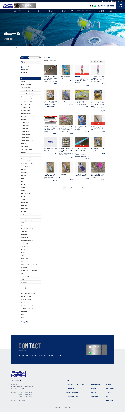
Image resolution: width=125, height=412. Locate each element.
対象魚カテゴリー (25, 232)
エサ (22, 217)
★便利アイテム (24, 311)
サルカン (23, 279)
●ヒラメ (23, 196)
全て (45, 57)
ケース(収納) (24, 267)
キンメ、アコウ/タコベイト (27, 167)
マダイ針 (23, 190)
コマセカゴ (23, 255)
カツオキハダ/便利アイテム (27, 140)
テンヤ (22, 214)
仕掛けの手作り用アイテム (27, 240)
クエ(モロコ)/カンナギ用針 (27, 90)
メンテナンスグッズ (25, 276)
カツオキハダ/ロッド (25, 125)
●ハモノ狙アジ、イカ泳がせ (27, 164)
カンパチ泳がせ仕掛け (26, 107)
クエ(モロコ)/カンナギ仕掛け (27, 93)
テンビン (23, 252)
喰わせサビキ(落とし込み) (27, 229)
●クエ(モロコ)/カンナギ (26, 84)
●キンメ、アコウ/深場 (26, 158)
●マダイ (23, 184)
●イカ (22, 178)
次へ (83, 188)
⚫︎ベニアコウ (24, 155)
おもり (22, 285)
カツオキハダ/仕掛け (25, 134)
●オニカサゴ (24, 205)
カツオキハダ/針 (24, 128)
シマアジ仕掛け (24, 146)
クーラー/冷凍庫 (24, 243)
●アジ (22, 181)
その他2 (23, 317)
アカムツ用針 (24, 172)
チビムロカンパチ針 (25, 110)
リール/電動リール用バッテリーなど (29, 308)
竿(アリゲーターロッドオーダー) (28, 302)
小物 (22, 273)
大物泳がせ (23, 223)
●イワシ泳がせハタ (25, 193)
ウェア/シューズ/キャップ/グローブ (29, 264)
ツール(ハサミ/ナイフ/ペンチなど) (29, 270)
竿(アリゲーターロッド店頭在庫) (28, 305)
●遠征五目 (23, 152)
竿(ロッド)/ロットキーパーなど (28, 294)
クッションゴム (24, 246)
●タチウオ (23, 211)
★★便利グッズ (24, 237)
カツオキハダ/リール (25, 122)
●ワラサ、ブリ (24, 202)
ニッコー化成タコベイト (26, 220)
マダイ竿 (23, 187)
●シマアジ (23, 143)
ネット (22, 261)
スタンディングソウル (26, 296)
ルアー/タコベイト (25, 258)
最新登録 (23, 81)
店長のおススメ (24, 234)
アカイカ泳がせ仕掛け (26, 105)
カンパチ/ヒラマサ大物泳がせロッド (29, 99)
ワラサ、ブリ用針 (25, 208)
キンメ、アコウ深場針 (26, 161)
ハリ (22, 291)
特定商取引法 (24, 322)
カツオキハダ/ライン (25, 131)
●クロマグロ (24, 116)
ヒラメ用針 (23, 199)
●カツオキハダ (24, 119)
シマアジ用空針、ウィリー (27, 149)
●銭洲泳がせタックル (26, 113)
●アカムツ (23, 169)
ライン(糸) (23, 288)
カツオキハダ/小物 (25, 137)
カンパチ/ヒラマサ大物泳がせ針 (28, 102)
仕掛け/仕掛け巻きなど (26, 282)
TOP (12, 47)
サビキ (22, 226)
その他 (22, 314)
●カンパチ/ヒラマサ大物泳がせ (28, 96)
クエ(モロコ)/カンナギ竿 (26, 87)
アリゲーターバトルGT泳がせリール (29, 299)
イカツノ (23, 249)
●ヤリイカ (23, 175)
